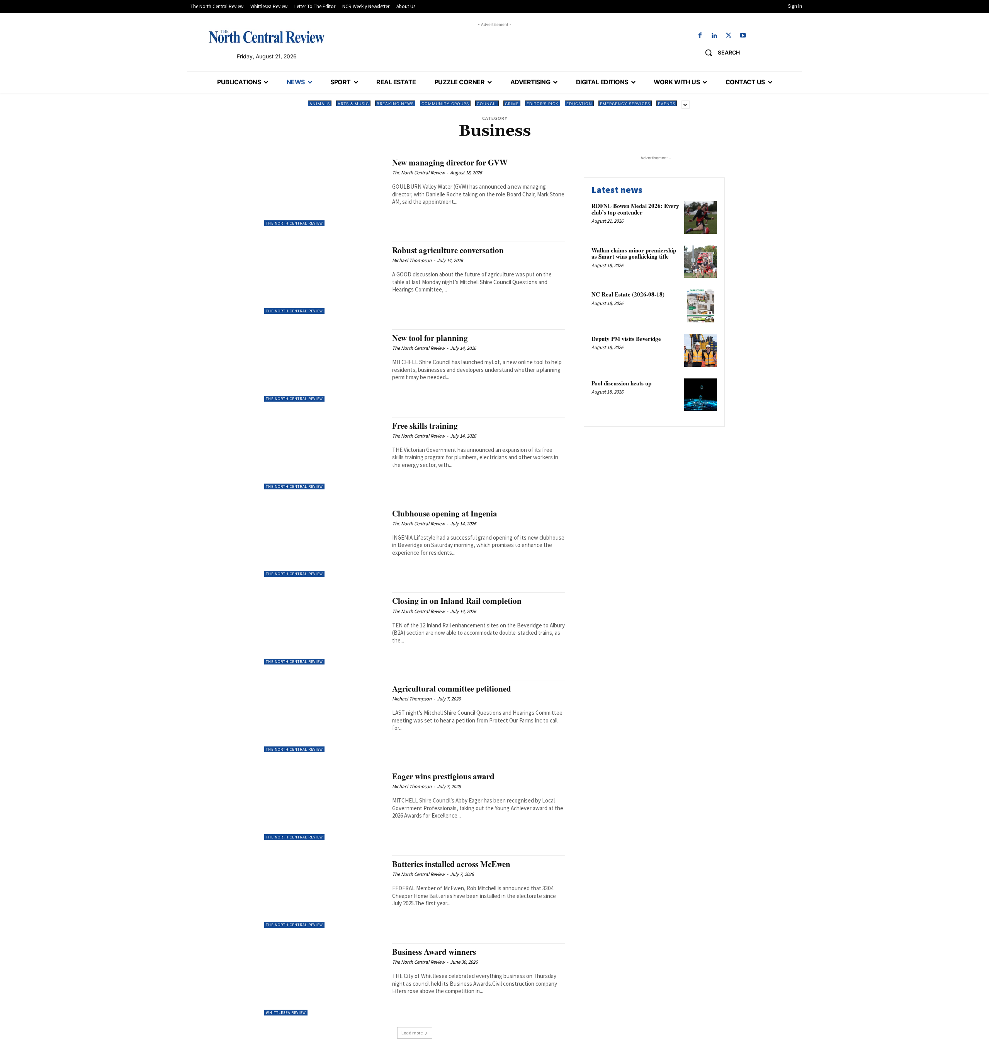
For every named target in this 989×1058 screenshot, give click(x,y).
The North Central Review (294, 223)
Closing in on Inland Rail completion (457, 601)
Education (579, 103)
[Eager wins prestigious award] (324, 804)
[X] (729, 36)
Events (666, 103)
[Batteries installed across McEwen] (324, 891)
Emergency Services (625, 103)
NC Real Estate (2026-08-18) (627, 294)
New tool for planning (430, 338)
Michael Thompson (412, 260)
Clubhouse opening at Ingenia (444, 513)
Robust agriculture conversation (448, 250)
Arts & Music (353, 103)
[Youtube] (743, 36)
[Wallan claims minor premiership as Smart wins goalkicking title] (700, 261)
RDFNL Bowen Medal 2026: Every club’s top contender (635, 208)
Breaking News (395, 103)
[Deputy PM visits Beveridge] (700, 350)
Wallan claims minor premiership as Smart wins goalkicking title (633, 253)
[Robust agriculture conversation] (324, 278)
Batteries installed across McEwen (451, 864)
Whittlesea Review (286, 1012)
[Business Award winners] (324, 979)
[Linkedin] (714, 36)
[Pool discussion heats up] (700, 394)
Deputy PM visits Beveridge (626, 338)
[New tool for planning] (324, 365)
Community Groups (445, 103)
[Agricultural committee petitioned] (324, 716)
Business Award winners (434, 951)
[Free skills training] (324, 453)
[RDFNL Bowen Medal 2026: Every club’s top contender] (700, 217)
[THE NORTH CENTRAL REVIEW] (267, 36)
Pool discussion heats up (621, 383)
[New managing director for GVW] (324, 190)
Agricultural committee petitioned (451, 688)
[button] (719, 52)
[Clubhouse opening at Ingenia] (324, 541)
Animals (319, 103)
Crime (512, 103)
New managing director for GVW (450, 162)
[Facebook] (700, 36)
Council (487, 103)
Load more (412, 1033)
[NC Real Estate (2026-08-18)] (700, 306)
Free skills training (425, 425)
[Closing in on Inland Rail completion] (324, 628)
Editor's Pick (543, 103)
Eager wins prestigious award (443, 776)
